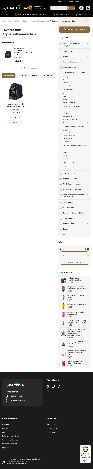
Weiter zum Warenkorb (77, 29)
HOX (26, 463)
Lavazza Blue (67, 133)
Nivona (65, 150)
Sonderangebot (69, 218)
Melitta (65, 153)
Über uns (61, 2)
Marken (66, 234)
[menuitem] (32, 14)
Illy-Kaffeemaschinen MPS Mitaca (74, 126)
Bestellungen (74, 2)
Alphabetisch (48, 75)
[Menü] (89, 446)
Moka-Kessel (68, 90)
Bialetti (65, 94)
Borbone (65, 100)
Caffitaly (65, 114)
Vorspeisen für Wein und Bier (73, 189)
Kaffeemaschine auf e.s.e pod (74, 73)
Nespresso (66, 111)
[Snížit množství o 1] (11, 117)
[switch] (85, 460)
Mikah (65, 97)
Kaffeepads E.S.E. (69, 173)
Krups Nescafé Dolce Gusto (71, 119)
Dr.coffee (65, 158)
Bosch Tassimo (67, 116)
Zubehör (66, 229)
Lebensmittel (68, 202)
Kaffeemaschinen (69, 67)
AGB (84, 2)
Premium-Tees (68, 207)
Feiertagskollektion (70, 62)
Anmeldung (50, 432)
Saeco (65, 156)
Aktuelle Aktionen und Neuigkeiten (71, 44)
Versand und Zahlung (10, 440)
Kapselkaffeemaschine (72, 107)
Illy (64, 80)
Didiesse (65, 83)
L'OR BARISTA (67, 141)
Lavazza (65, 130)
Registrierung (51, 428)
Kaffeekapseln (68, 51)
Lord (64, 167)
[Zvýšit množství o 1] (20, 117)
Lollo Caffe (66, 85)
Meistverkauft (9, 75)
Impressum (6, 447)
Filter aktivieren (74, 262)
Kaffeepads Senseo (70, 178)
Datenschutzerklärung (10, 436)
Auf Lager (76, 256)
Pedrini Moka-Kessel (69, 102)
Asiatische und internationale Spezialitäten (74, 195)
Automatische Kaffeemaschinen (75, 146)
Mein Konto (50, 424)
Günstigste (22, 75)
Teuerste (35, 75)
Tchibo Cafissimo (68, 139)
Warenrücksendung (9, 444)
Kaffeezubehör (68, 223)
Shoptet (13, 461)
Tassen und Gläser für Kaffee (73, 213)
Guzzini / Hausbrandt (69, 136)
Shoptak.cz (24, 461)
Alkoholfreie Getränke (71, 184)
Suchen (71, 8)
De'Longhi (66, 77)
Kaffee (65, 56)
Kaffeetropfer (69, 162)
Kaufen (15, 122)
